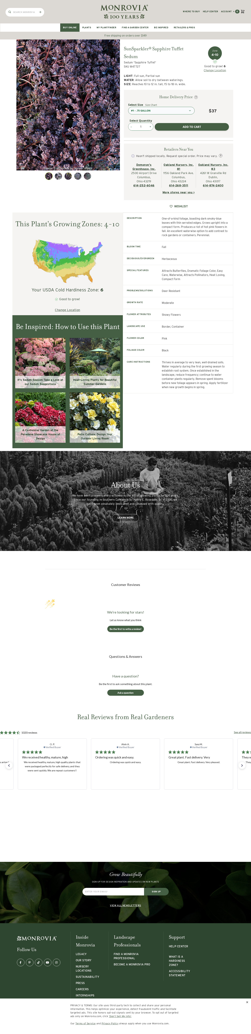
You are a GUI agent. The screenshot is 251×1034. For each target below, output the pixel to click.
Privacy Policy (110, 1023)
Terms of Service (85, 1023)
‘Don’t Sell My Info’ (120, 1016)
